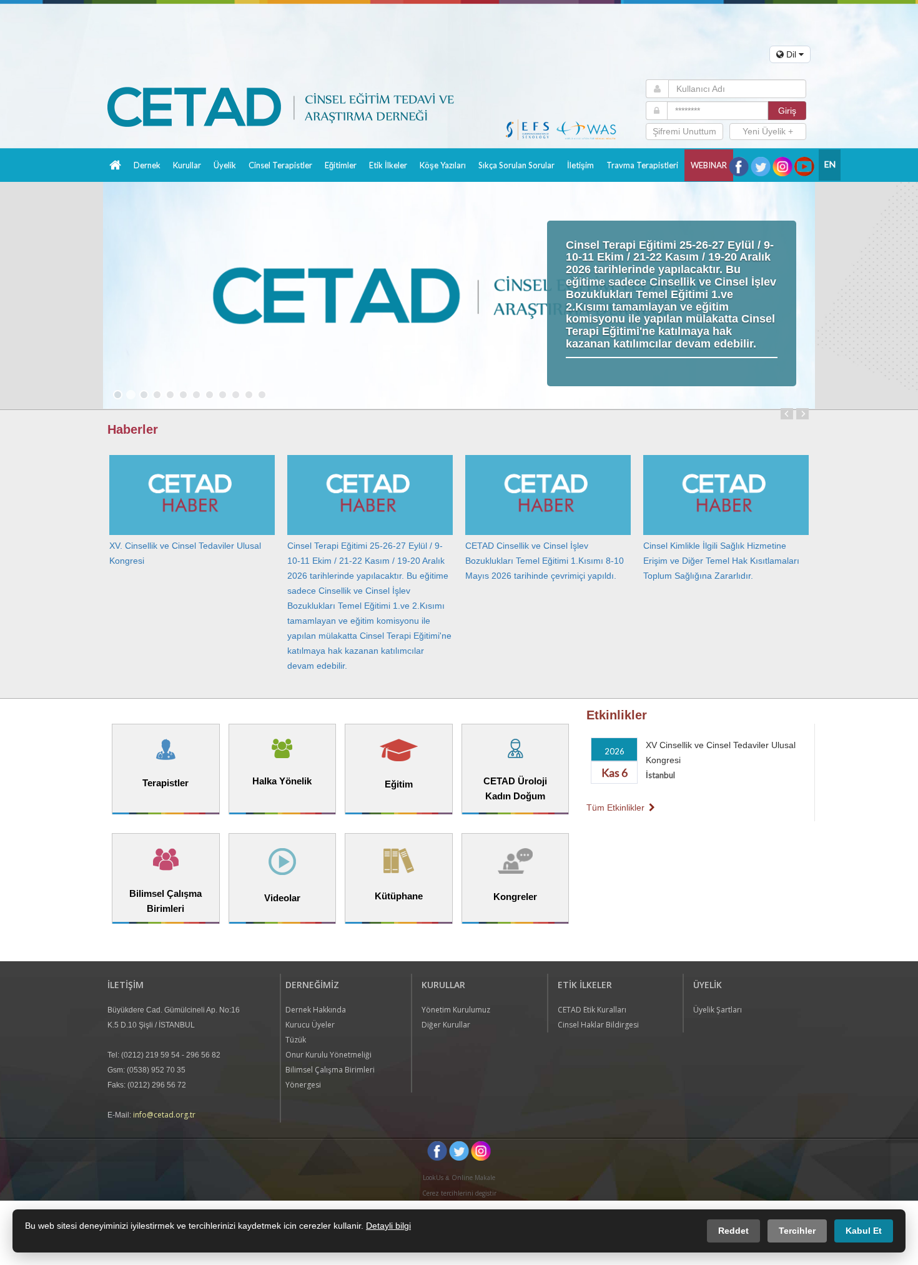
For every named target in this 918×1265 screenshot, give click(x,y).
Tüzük (295, 1039)
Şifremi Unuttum (684, 131)
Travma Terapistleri (642, 165)
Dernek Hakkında (315, 1009)
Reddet (733, 1231)
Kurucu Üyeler (310, 1024)
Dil (791, 54)
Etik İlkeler (388, 165)
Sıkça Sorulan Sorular (516, 165)
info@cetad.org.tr (164, 1114)
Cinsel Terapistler (280, 165)
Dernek (147, 165)
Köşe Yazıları (443, 165)
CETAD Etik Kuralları (592, 1009)
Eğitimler (341, 165)
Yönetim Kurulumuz (456, 1009)
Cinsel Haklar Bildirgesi (598, 1024)
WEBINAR (709, 165)
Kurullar (187, 165)
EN (830, 164)
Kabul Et (864, 1231)
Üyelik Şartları (717, 1009)
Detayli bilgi (388, 1226)
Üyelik (225, 165)
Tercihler (797, 1231)
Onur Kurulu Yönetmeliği (328, 1054)
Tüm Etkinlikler (616, 807)
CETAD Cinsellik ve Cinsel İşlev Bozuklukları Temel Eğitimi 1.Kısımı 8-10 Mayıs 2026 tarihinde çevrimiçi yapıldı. (544, 561)
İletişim (580, 165)
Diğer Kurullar (446, 1024)
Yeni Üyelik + (768, 131)
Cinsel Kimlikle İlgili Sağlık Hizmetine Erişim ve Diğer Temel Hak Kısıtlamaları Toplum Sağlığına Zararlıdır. (721, 561)
